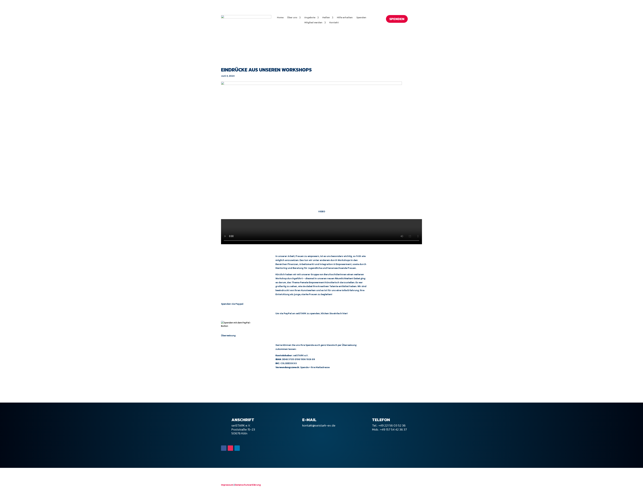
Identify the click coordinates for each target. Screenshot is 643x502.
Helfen (326, 17)
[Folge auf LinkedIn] (237, 448)
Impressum (227, 485)
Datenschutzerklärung (248, 485)
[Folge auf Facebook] (223, 448)
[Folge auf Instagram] (230, 448)
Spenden (361, 17)
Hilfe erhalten (345, 17)
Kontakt (334, 22)
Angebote (309, 17)
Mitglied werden (313, 22)
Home (280, 17)
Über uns (292, 17)
